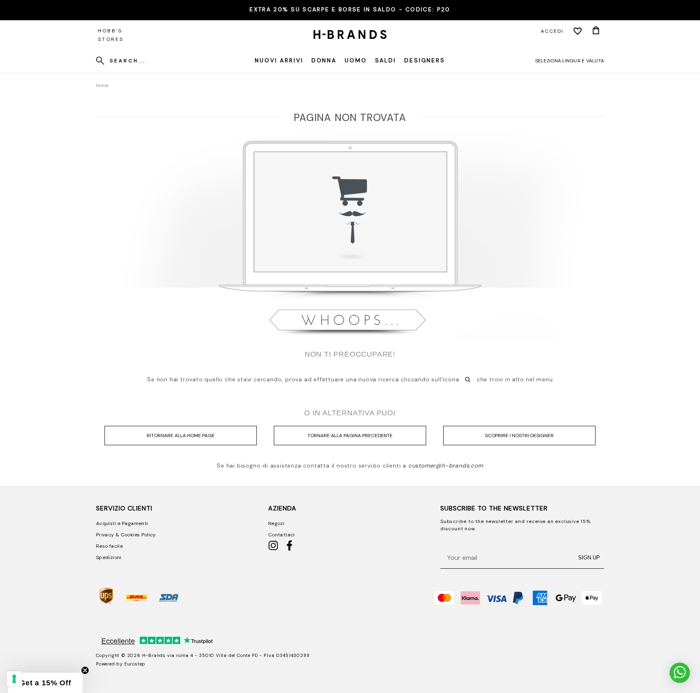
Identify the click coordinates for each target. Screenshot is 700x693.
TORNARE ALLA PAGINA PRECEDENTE (350, 435)
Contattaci (281, 534)
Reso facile (109, 546)
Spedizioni (109, 557)
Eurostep (134, 664)
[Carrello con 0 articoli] (596, 31)
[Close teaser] (85, 670)
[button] (45, 683)
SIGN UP (589, 558)
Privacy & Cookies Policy (126, 534)
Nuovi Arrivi (279, 60)
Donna (324, 60)
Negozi (276, 523)
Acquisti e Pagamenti (122, 523)
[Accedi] (578, 31)
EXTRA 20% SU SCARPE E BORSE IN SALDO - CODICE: (350, 9)
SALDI (385, 60)
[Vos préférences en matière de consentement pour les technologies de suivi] (14, 679)
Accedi (552, 31)
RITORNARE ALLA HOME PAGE (181, 435)
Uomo (356, 60)
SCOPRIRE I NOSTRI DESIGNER (519, 435)
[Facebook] (289, 549)
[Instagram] (273, 549)
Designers (424, 60)
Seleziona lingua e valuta (569, 60)
